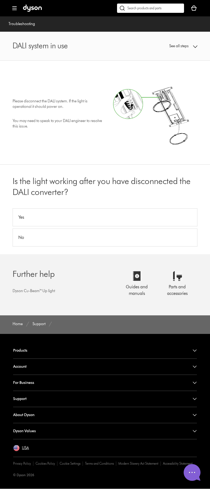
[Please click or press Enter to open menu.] (14, 8)
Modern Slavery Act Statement (138, 463)
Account (20, 366)
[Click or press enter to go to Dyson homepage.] (32, 10)
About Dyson (23, 415)
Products (20, 350)
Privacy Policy (22, 463)
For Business (23, 382)
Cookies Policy (45, 463)
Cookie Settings (70, 463)
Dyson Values (24, 431)
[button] (180, 46)
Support (20, 398)
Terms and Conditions (99, 463)
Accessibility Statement (177, 463)
